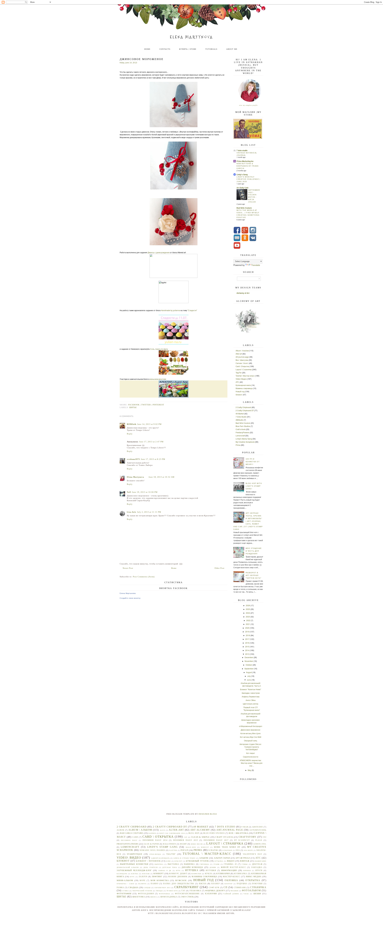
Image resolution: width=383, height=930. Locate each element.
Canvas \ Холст (242, 363)
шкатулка (138, 897)
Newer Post (128, 568)
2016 (247, 642)
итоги (259, 870)
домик (213, 867)
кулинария (223, 873)
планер (215, 884)
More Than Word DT (227, 847)
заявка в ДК (164, 870)
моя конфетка (160, 880)
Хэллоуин (211, 893)
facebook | (134, 405)
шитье (133, 407)
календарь (122, 873)
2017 (247, 639)
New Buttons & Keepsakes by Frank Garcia (248, 166)
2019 (247, 631)
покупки (257, 884)
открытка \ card (125, 884)
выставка (173, 864)
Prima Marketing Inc (245, 161)
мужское (181, 880)
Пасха (203, 883)
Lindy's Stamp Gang (244, 438)
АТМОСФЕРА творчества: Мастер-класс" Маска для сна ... (251, 763)
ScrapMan (227, 850)
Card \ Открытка (242, 366)
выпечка (159, 864)
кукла (208, 874)
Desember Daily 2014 (155, 840)
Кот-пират (250, 753)
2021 (248, 624)
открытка (252, 880)
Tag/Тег (239, 372)
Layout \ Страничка (244, 369)
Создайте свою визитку (130, 598)
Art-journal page (242, 357)
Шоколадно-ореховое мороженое (250, 721)
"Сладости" (192, 310)
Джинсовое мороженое (250, 729)
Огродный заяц (250, 740)
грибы (245, 864)
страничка (258, 887)
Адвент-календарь (160, 858)
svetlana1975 (133, 459)
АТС (237, 382)
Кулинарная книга (243, 385)
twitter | (147, 405)
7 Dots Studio (241, 416)
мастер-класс (231, 876)
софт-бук (214, 888)
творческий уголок (142, 891)
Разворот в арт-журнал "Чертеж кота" (253, 575)
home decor (197, 844)
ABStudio (239, 420)
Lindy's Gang (242, 174)
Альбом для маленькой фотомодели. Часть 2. (251, 684)
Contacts (164, 49)
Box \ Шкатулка (242, 360)
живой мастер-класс (233, 867)
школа (153, 897)
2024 (248, 613)
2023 (248, 616)
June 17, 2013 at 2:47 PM (151, 442)
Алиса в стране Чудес (184, 858)
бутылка (219, 861)
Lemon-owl (259, 844)
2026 (248, 605)
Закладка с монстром (251, 693)
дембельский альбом (128, 867)
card (135, 837)
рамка (120, 888)
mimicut (205, 847)
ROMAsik (131, 424)
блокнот (239, 394)
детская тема (169, 867)
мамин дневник (177, 877)
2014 (247, 650)
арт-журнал (242, 858)
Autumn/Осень (257, 830)
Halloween (169, 844)
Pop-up (184, 850)
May (249, 770)
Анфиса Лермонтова (250, 696)
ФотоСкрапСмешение (187, 894)
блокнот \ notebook (148, 861)
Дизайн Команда (192, 867)
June (249, 679)
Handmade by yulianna (170, 310)
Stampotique (134, 854)
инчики (247, 870)
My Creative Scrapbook (245, 442)
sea (238, 850)
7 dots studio (242, 150)
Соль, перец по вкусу (159, 349)
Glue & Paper (151, 844)
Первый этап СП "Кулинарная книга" (251, 708)
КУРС (132, 876)
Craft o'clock (241, 429)
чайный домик (231, 894)
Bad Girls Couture (244, 208)
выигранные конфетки (134, 864)
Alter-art (239, 353)
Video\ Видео (241, 379)
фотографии (124, 893)
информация (229, 870)
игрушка (191, 870)
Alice (162, 830)
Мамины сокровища (244, 388)
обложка (231, 880)
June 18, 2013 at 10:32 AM (161, 477)
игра (178, 870)
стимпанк (240, 888)
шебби (257, 893)
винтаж (244, 861)
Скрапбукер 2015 (162, 887)
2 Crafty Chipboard (243, 407)
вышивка (189, 864)
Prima (238, 445)
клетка (134, 873)
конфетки (196, 873)
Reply (130, 434)
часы (246, 894)
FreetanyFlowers (242, 432)
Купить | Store (187, 49)
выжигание (260, 861)
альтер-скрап (222, 858)
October (249, 664)
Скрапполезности (250, 756)
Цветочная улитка (250, 703)
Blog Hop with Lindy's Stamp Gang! (254, 486)
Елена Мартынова (128, 593)
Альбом (203, 858)
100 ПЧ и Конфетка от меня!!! (253, 461)
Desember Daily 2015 (185, 840)
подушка (242, 884)
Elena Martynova (191, 37)
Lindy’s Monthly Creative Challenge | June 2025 (248, 179)
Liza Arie (131, 512)
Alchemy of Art (243, 293)
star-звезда (155, 854)
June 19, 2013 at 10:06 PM (145, 492)
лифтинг (157, 876)
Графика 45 (230, 864)
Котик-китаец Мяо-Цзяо (250, 733)
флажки (234, 891)
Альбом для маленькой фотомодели (250, 715)
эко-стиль (187, 897)
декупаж (257, 864)
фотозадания (146, 894)
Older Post (219, 568)
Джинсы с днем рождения (159, 252)
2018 (248, 635)
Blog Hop (194, 833)
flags (258, 840)
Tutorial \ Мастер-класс (245, 375)
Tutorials (211, 49)
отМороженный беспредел (250, 726)
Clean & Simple (200, 837)
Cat (185, 837)
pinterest (158, 405)
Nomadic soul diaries (152, 850)
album (120, 830)
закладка (256, 867)
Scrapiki (213, 850)
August (249, 672)
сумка (125, 891)
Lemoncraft (240, 435)
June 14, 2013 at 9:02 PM (149, 424)
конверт (158, 873)
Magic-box (191, 847)
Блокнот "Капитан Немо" (250, 689)
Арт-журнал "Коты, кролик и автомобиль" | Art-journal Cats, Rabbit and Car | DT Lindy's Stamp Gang (248, 521)
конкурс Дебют (178, 874)
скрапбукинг (186, 887)
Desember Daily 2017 (216, 840)
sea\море (248, 850)
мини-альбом (125, 880)
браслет (178, 861)
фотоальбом (251, 890)
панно (154, 884)
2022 (248, 620)
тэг (183, 891)
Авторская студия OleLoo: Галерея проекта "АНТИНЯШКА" (251, 747)
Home (147, 49)
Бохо (168, 861)
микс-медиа (253, 876)
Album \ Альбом (242, 350)
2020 (247, 628)
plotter (173, 850)
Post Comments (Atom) (144, 577)
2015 (247, 646)
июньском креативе (158, 379)
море (142, 881)
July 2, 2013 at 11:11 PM (149, 512)
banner (152, 833)
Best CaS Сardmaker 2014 (172, 833)
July (249, 676)
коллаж (146, 873)
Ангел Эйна (251, 700)
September (248, 668)
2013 (247, 654)
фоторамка (164, 894)
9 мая (244, 827)
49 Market (240, 413)
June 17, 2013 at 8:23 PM (153, 459)
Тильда (159, 891)
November (249, 661)
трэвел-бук (172, 891)
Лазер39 (143, 877)
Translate (255, 265)
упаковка (195, 891)
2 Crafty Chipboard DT (245, 410)
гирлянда (204, 864)
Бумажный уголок (197, 861)
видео (231, 861)
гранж (216, 864)
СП (225, 887)
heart (183, 844)
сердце (147, 887)
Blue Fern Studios (243, 426)
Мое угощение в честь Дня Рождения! (254, 551)
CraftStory (247, 837)
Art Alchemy (200, 830)
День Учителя (150, 867)
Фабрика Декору (215, 890)
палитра (142, 884)
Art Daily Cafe (243, 187)
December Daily (129, 840)
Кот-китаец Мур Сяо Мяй (250, 737)
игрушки (211, 870)
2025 (248, 609)
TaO (129, 492)
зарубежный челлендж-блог (134, 870)
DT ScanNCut (242, 840)
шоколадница (168, 897)
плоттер (228, 884)
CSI (264, 837)
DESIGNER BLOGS (208, 814)
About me (231, 49)
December (249, 657)
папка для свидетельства (178, 884)
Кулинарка (240, 874)
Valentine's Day (252, 854)
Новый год (240, 391)
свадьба (133, 887)
